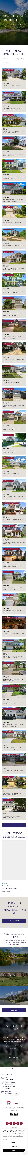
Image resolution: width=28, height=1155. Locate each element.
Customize (14, 1146)
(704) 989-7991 (9, 1084)
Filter (8, 62)
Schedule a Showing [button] (14, 920)
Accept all (14, 1150)
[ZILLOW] (21, 1123)
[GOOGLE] (17, 1123)
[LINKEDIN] (10, 1123)
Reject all (14, 1142)
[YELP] (14, 1123)
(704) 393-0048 (9, 1088)
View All (14, 1010)
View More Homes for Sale (14, 825)
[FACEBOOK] (7, 1123)
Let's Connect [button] (14, 1057)
